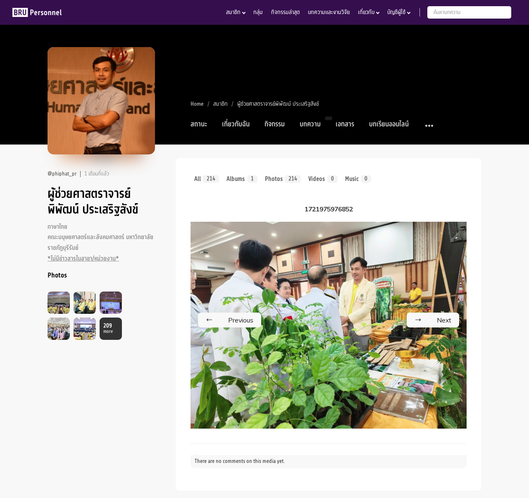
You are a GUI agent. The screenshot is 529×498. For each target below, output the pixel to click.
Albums (239, 178)
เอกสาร (345, 124)
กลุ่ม (258, 12)
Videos (321, 178)
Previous (240, 320)
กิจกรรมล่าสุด (285, 12)
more (108, 328)
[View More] (430, 126)
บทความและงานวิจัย (329, 12)
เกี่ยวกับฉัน (236, 124)
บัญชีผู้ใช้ (396, 12)
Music (356, 178)
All (204, 178)
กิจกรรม (274, 124)
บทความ (310, 124)
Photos (281, 178)
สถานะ (199, 124)
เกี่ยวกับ (366, 12)
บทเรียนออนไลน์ (389, 124)
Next (444, 320)
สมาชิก (233, 12)
